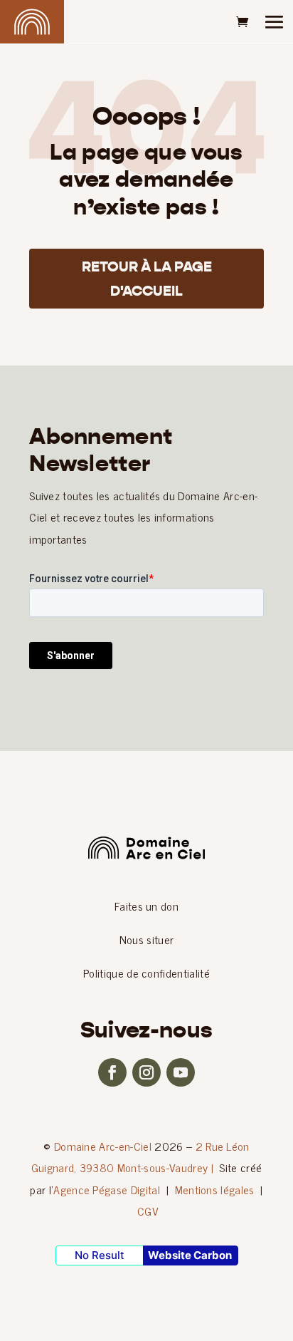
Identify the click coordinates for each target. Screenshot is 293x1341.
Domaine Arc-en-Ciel (102, 1146)
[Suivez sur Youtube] (180, 1072)
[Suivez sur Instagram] (146, 1072)
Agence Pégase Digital (106, 1189)
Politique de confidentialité (146, 972)
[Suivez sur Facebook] (112, 1072)
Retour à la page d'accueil (147, 278)
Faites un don (146, 905)
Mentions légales (215, 1189)
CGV (148, 1210)
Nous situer (146, 939)
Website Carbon (190, 1255)
